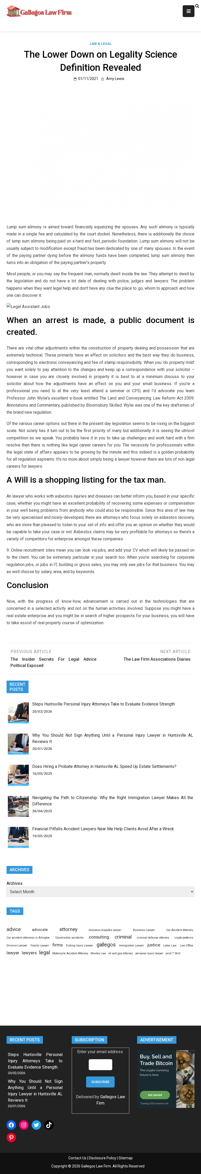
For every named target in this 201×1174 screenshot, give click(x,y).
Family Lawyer (40, 945)
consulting (99, 937)
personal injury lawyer (149, 953)
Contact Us (77, 1158)
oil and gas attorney (120, 953)
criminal (123, 937)
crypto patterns (184, 937)
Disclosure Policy (102, 1158)
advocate (40, 929)
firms (57, 944)
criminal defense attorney (153, 937)
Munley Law (98, 953)
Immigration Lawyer (131, 945)
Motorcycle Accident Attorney (70, 953)
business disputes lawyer (105, 930)
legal (44, 952)
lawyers (29, 952)
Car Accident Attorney (179, 930)
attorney (68, 929)
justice (153, 944)
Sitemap (126, 1158)
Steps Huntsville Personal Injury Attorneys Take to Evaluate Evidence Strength (103, 704)
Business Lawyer (144, 930)
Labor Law (169, 945)
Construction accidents (69, 937)
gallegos (106, 945)
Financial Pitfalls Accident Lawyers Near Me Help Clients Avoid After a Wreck (103, 828)
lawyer (13, 952)
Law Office (186, 945)
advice (14, 929)
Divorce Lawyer (17, 945)
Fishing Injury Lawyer (79, 945)
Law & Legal (100, 44)
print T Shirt (173, 953)
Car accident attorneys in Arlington (28, 937)
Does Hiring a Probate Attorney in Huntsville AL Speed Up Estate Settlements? (104, 766)
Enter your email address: (100, 1051)
